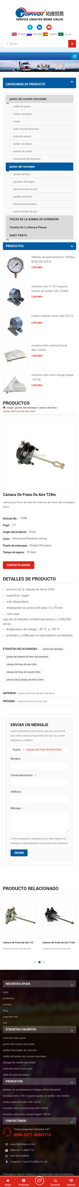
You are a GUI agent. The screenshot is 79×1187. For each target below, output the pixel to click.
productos (8, 998)
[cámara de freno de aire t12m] (59, 916)
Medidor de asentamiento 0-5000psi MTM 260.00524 (53, 259)
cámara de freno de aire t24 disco (36, 693)
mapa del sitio (10, 1016)
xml (5, 1022)
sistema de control (22, 151)
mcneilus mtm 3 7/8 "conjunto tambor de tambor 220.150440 (49, 289)
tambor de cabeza (22, 144)
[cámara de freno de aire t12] (20, 916)
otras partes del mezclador (27, 159)
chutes (16, 121)
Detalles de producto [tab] (29, 579)
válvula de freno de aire (25, 189)
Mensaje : (18, 808)
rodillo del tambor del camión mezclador (25, 1056)
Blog (5, 1010)
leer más (36, 267)
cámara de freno (21, 174)
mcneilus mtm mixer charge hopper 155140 (52, 377)
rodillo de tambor (22, 106)
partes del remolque (22, 166)
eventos (7, 1004)
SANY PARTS (18, 235)
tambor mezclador (22, 114)
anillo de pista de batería (26, 129)
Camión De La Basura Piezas (28, 227)
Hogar (10, 407)
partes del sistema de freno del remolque (27, 656)
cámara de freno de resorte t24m (23, 672)
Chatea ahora (41, 1180)
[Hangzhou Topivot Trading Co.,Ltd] (39, 13)
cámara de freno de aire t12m (58, 942)
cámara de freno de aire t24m (22, 664)
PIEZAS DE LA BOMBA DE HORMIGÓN (34, 219)
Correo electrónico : (23, 775)
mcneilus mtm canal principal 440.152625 (49, 348)
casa (5, 992)
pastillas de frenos (22, 196)
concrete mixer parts (14, 1038)
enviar (19, 852)
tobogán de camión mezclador (19, 1062)
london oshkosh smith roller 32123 (52, 315)
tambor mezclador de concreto (20, 1050)
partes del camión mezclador (28, 99)
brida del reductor (22, 136)
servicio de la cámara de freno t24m (25, 679)
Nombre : (16, 758)
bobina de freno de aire (25, 211)
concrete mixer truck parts (17, 1068)
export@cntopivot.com (22, 1144)
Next (2, 954)
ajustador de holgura (24, 181)
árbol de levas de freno (25, 204)
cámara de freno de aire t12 (18, 942)
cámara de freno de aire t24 (32, 701)
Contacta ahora (18, 565)
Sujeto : (18, 749)
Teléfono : (16, 791)
